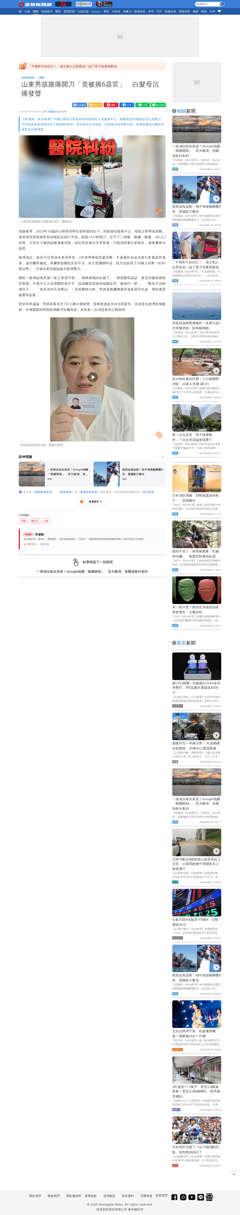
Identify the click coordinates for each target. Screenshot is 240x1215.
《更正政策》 (148, 492)
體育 (58, 11)
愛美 (106, 11)
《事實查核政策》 (88, 492)
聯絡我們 (54, 1196)
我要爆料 (110, 105)
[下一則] (163, 457)
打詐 (159, 11)
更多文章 (44, 544)
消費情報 (146, 1196)
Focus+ (96, 11)
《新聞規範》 (65, 492)
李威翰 (52, 111)
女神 (212, 11)
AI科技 (116, 11)
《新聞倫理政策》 (43, 492)
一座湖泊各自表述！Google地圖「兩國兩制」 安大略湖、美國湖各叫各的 (196, 151)
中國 (23, 520)
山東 (46, 520)
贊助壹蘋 (94, 105)
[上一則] (156, 457)
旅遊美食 (140, 11)
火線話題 (83, 11)
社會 (27, 11)
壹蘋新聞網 (27, 77)
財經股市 (47, 11)
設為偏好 (79, 105)
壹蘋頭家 (184, 11)
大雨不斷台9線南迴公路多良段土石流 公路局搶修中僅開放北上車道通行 (196, 864)
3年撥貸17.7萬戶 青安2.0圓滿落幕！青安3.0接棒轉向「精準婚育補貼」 (196, 1091)
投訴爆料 (128, 1196)
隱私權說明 (72, 1196)
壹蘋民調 (69, 11)
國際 (36, 11)
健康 (196, 11)
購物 (204, 11)
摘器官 (34, 520)
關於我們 (35, 1196)
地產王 (127, 11)
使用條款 (109, 1196)
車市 (151, 11)
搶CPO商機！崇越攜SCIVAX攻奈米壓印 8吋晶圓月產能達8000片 (196, 688)
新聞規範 (91, 1196)
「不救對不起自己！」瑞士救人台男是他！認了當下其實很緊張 (72, 66)
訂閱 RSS (32, 544)
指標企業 (170, 11)
